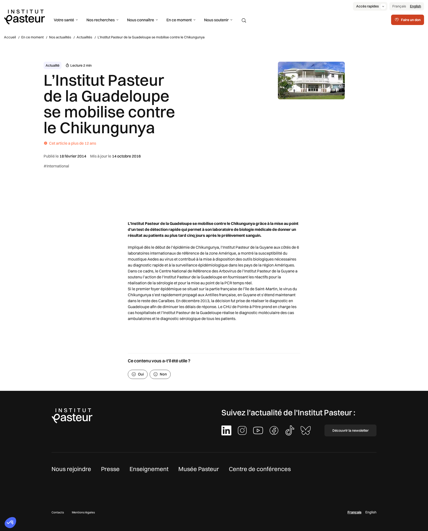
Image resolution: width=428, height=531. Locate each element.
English (415, 6)
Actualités (84, 37)
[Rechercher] (244, 21)
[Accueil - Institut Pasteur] (24, 16)
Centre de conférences (260, 469)
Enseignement (149, 469)
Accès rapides (367, 6)
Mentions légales (83, 512)
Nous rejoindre (71, 469)
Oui (141, 374)
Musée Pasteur (198, 469)
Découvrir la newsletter (350, 430)
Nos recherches (100, 19)
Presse (110, 469)
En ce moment (179, 19)
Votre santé (64, 19)
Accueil (10, 37)
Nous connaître (140, 19)
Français (399, 6)
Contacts (58, 512)
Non (163, 374)
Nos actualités (60, 37)
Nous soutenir (216, 19)
